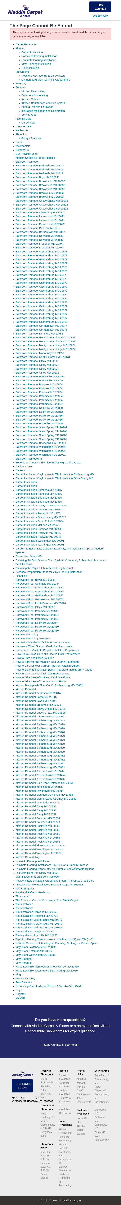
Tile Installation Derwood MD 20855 (36, 911)
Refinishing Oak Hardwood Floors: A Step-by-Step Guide (48, 986)
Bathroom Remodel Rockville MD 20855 (39, 415)
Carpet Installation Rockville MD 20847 (38, 532)
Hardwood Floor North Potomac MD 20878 (40, 603)
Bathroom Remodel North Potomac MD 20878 (42, 357)
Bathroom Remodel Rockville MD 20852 (39, 411)
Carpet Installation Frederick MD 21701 (38, 513)
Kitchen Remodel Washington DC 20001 (39, 849)
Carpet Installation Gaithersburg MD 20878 (40, 517)
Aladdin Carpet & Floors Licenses (35, 157)
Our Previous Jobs (26, 153)
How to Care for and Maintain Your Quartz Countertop (47, 661)
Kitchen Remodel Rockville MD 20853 (37, 837)
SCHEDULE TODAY (24, 1085)
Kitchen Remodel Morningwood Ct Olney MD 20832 (45, 798)
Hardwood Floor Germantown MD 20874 (39, 599)
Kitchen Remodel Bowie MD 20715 (36, 696)
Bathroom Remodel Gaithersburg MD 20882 (41, 294)
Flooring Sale (23, 118)
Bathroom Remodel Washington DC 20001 (40, 446)
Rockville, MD (102, 1075)
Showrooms (22, 71)
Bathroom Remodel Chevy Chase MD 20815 (41, 200)
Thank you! (22, 896)
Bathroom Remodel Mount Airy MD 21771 (40, 353)
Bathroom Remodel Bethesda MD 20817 (39, 173)
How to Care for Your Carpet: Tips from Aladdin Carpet (47, 665)
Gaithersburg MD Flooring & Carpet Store (45, 79)
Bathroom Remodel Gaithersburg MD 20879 (41, 259)
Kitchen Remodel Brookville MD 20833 (38, 704)
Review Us (21, 130)
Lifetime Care (23, 126)
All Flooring (65, 1113)
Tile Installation (30, 67)
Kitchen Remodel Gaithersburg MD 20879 (40, 736)
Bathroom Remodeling (34, 95)
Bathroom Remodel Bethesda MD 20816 (39, 169)
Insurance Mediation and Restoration (43, 110)
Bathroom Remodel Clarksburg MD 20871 (40, 212)
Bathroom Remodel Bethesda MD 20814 (39, 165)
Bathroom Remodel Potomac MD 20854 (39, 384)
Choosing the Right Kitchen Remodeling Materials (44, 568)
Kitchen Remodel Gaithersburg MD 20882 (40, 755)
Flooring (20, 48)
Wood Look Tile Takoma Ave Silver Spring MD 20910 (46, 970)
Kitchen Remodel (25, 689)
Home (19, 142)
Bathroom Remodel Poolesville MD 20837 (40, 376)
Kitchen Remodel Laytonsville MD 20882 (39, 790)
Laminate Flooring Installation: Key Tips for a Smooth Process (51, 865)
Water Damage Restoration (65, 1167)
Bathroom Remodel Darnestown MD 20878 (40, 232)
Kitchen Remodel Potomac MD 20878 (37, 822)
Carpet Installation (32, 52)
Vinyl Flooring (23, 958)
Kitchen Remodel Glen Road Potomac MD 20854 (44, 783)
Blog (18, 974)
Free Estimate (100, 6)
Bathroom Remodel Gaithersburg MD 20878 (41, 251)
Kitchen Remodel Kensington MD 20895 (39, 786)
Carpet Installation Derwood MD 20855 (38, 509)
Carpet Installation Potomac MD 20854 (38, 529)
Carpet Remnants (25, 44)
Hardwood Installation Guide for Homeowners (42, 642)
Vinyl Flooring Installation (36, 63)
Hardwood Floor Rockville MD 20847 (37, 622)
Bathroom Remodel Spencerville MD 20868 (41, 443)
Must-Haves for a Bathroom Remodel (37, 876)
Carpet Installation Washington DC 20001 (39, 540)
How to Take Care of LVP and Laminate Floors (42, 677)
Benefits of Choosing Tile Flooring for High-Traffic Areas (48, 462)
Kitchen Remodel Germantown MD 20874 (40, 771)
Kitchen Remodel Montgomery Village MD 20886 (44, 794)
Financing (21, 575)
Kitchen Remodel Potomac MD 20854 (37, 818)
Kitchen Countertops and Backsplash (43, 103)
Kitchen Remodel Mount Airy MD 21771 (38, 802)
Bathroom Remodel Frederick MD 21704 (39, 243)
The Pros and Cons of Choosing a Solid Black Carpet (46, 900)
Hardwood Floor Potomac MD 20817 (37, 611)
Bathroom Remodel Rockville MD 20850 (39, 407)
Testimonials (22, 146)
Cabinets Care (23, 466)
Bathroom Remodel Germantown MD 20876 (41, 329)
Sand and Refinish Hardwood (32, 892)
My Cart (20, 997)
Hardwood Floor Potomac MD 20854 (37, 614)
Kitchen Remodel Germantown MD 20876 (40, 779)
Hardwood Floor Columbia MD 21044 (37, 583)
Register (20, 994)
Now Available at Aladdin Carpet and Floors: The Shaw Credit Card (54, 880)
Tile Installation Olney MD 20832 (34, 931)
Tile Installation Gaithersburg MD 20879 (38, 919)
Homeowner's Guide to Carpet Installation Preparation (47, 650)
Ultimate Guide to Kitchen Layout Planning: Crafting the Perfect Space (56, 943)
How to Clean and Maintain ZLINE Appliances (42, 673)
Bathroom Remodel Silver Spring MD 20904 (41, 431)
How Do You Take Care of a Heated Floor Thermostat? (47, 654)
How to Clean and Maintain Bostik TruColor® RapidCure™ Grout (53, 669)
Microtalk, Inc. (74, 1200)
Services (20, 87)
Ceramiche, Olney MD (28, 556)
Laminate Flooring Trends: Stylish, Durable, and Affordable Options (54, 869)
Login (18, 990)
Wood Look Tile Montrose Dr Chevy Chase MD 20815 (47, 966)
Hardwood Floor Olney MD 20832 (35, 607)
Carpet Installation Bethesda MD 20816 (38, 501)
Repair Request (24, 888)
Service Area (28, 114)
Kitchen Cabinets (31, 99)
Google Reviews (31, 138)
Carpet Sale (28, 122)
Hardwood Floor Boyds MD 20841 (35, 579)
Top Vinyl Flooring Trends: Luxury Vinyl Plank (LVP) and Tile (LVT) (54, 939)
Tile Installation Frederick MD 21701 (36, 915)
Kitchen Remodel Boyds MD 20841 (36, 700)
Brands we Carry (25, 978)
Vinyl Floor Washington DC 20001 (35, 954)
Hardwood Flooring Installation (39, 56)
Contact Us (22, 150)
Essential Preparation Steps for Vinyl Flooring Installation (48, 572)
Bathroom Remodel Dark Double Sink (37, 228)
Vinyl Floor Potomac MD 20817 (33, 951)
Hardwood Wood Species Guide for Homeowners (44, 646)
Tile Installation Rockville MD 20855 (36, 935)
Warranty (20, 83)
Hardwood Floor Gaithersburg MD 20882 (39, 587)
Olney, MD (100, 1132)
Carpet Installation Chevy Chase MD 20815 (41, 505)
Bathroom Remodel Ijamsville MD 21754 (39, 333)
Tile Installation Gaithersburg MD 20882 (38, 927)
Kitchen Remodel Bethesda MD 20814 (38, 693)
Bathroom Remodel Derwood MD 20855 (39, 235)
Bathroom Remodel (26, 161)
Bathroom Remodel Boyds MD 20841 (37, 177)
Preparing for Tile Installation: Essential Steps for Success (49, 884)
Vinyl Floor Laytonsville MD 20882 (35, 947)
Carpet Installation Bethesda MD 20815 (38, 489)
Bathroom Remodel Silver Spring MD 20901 (41, 427)
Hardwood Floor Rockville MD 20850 (37, 626)
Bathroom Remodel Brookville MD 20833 (39, 192)
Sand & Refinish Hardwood (37, 106)
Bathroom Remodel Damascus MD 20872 (40, 216)
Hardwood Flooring (26, 634)
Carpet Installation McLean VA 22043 (37, 525)
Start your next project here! (60, 1044)
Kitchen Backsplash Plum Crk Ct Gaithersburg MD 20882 (49, 685)
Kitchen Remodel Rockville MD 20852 (37, 829)
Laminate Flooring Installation (38, 60)
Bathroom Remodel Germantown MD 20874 (41, 325)
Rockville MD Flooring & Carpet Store (43, 75)
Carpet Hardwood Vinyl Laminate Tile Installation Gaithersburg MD (54, 474)
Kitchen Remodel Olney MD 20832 (35, 806)
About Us (20, 134)
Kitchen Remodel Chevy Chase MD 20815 (40, 708)
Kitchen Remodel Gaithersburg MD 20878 (40, 720)
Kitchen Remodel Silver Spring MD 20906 (39, 845)
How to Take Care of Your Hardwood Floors (41, 681)
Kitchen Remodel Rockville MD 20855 (37, 841)
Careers (20, 470)
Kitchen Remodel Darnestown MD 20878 (39, 716)
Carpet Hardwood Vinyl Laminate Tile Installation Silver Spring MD (54, 478)
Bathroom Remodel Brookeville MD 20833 (40, 181)
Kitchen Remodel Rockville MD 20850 (37, 825)
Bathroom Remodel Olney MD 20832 (37, 361)
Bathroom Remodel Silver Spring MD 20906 (41, 435)
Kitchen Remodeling (33, 91)
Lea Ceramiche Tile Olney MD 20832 (37, 872)
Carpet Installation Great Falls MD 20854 (39, 521)
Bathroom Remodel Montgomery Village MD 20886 (45, 337)
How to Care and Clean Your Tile (34, 658)
